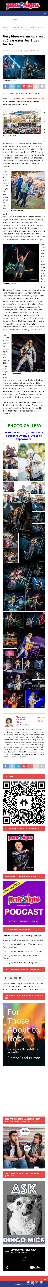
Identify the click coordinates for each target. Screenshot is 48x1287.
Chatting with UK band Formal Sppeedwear (22, 936)
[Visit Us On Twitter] (41, 1283)
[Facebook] (38, 720)
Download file (9, 984)
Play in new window (25, 984)
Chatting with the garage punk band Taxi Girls (23, 940)
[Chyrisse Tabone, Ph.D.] (9, 726)
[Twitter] (42, 720)
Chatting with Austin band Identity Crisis (20, 962)
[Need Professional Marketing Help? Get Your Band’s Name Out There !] (24, 1167)
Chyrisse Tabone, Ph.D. (32, 51)
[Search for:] (24, 19)
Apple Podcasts (19, 989)
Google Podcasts (35, 989)
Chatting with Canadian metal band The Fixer (23, 951)
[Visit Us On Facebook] (28, 1283)
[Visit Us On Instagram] (32, 1283)
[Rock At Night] (24, 9)
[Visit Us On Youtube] (37, 1283)
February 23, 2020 (12, 51)
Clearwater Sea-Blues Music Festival (27, 99)
